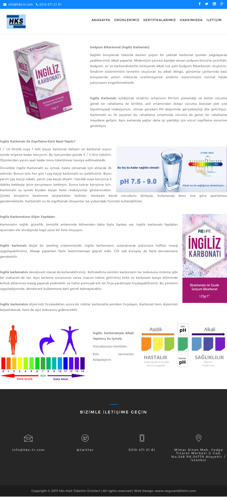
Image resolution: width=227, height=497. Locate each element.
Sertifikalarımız (159, 20)
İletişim (214, 20)
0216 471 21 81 (50, 4)
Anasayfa (101, 20)
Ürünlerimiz (126, 20)
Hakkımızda (191, 20)
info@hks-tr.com (20, 4)
